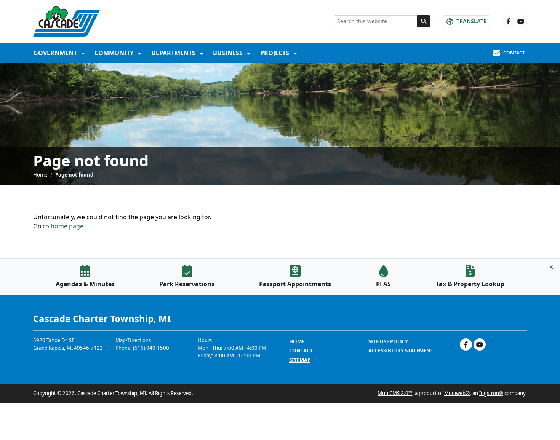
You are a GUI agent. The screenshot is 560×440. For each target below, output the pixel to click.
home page (67, 226)
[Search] (424, 21)
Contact (301, 351)
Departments (174, 53)
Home (40, 174)
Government (56, 53)
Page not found (74, 174)
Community (114, 53)
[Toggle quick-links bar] (551, 267)
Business (228, 53)
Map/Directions (133, 340)
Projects (275, 53)
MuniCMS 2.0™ (395, 393)
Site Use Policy (388, 341)
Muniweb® (457, 393)
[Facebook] (508, 21)
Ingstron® (491, 393)
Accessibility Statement (401, 351)
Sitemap (299, 360)
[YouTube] (521, 21)
